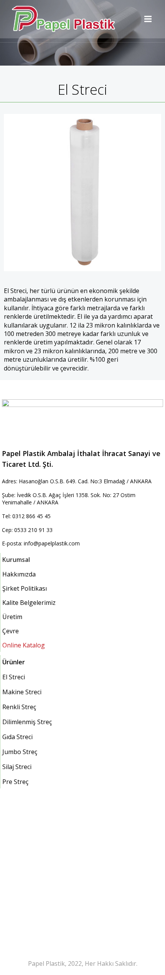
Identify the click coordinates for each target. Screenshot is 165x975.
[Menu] (146, 19)
